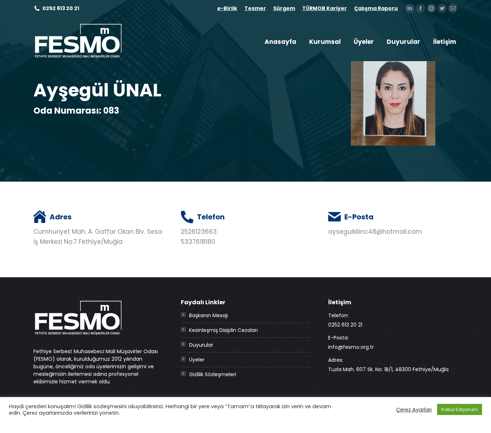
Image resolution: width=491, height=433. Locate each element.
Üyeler (197, 359)
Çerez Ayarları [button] (414, 409)
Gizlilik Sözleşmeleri (212, 374)
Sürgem (284, 8)
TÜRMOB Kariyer (324, 8)
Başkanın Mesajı (208, 315)
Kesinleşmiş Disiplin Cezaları (223, 330)
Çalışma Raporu (376, 8)
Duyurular (201, 344)
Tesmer (255, 8)
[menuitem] (280, 42)
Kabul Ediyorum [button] (459, 409)
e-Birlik (227, 8)
